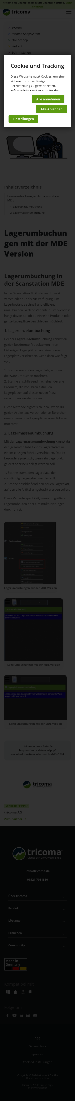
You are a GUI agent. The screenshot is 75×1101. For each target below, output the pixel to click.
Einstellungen (23, 119)
